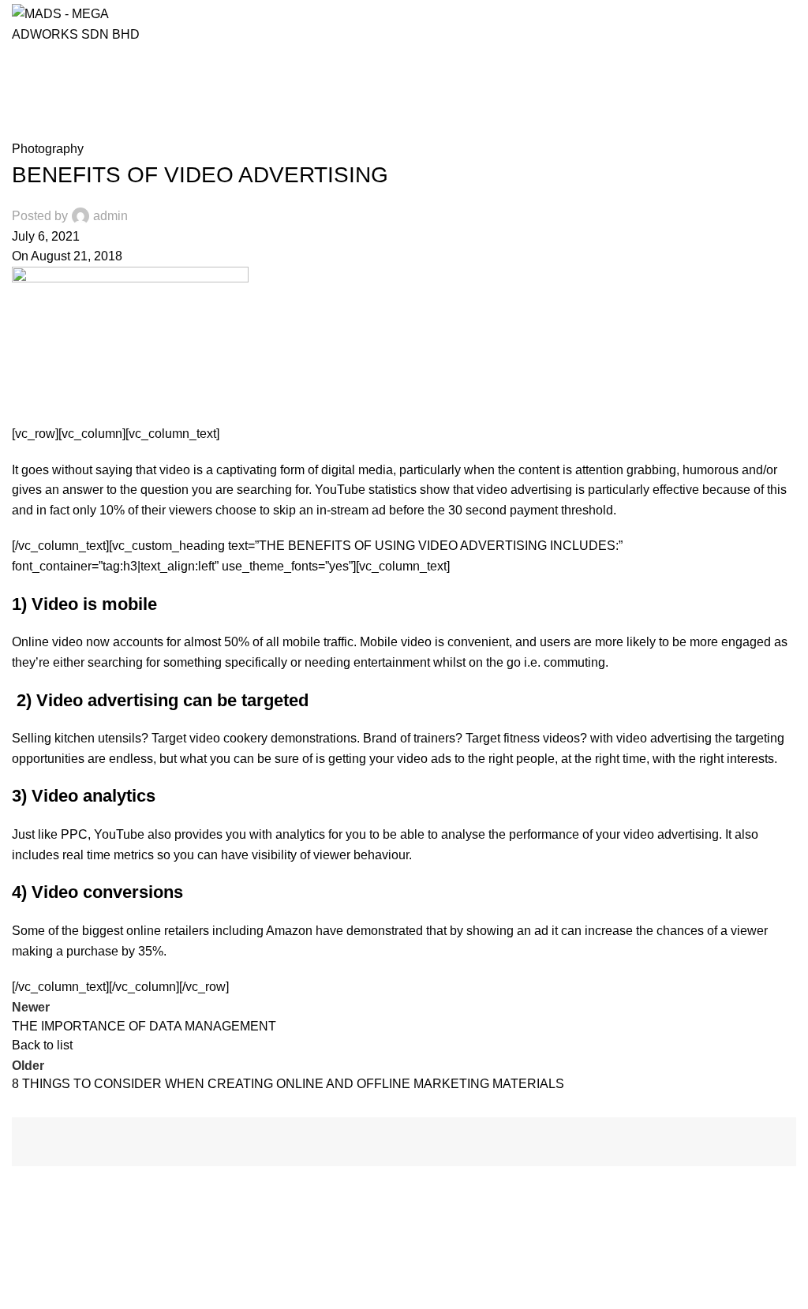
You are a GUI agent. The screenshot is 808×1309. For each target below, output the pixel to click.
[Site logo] (82, 22)
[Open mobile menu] (790, 23)
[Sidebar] (19, 1289)
